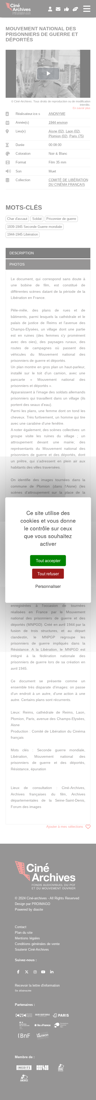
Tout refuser (48, 574)
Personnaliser (48, 586)
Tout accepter (48, 560)
